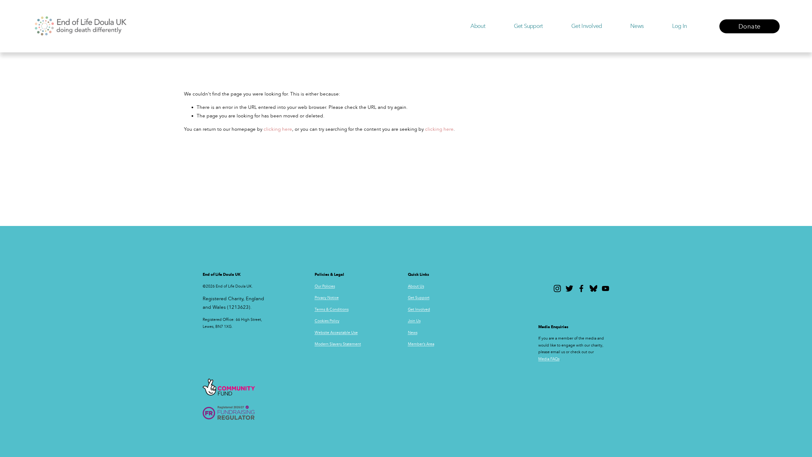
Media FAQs (549, 359)
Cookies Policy (327, 321)
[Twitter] (569, 288)
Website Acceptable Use (336, 332)
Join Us (414, 321)
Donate (749, 26)
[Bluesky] (593, 288)
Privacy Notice (327, 297)
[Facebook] (581, 288)
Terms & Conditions (332, 309)
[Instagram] (557, 288)
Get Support (418, 297)
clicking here (278, 129)
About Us (416, 286)
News (637, 26)
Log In (679, 26)
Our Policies (325, 286)
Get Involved (419, 309)
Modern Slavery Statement (338, 344)
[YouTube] (605, 288)
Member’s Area (421, 344)
